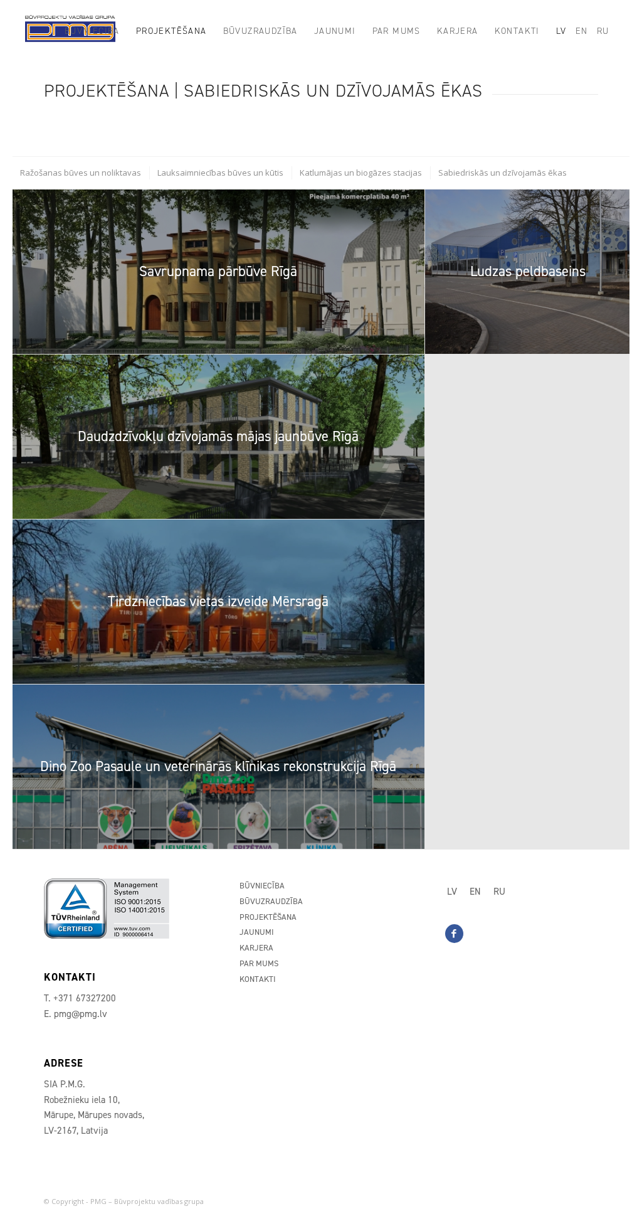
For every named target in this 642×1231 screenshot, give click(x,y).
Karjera (256, 947)
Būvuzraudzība (271, 901)
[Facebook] (454, 933)
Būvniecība (262, 885)
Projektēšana (268, 917)
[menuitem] (92, 31)
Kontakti (257, 979)
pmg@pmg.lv (80, 1014)
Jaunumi (256, 932)
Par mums (258, 963)
